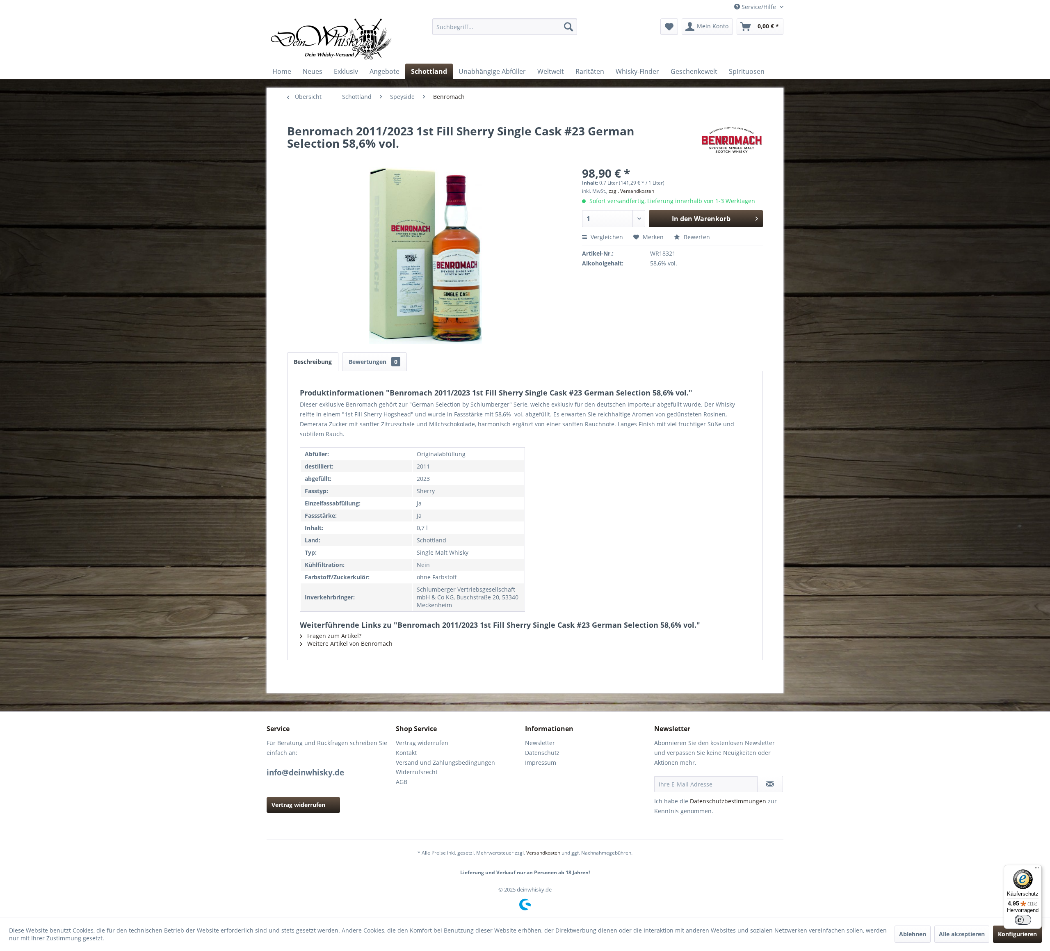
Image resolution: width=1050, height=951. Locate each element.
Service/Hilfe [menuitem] (759, 7)
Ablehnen (912, 934)
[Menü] (1037, 870)
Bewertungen (373, 362)
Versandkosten (543, 852)
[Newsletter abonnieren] (770, 784)
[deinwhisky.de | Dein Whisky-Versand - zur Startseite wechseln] (332, 38)
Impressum (540, 762)
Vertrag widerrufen (298, 805)
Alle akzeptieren (962, 934)
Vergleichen (606, 237)
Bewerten (696, 237)
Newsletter (540, 743)
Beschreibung (313, 362)
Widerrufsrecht (417, 772)
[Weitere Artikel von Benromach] (732, 139)
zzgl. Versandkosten (631, 190)
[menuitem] (504, 26)
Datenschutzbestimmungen (728, 801)
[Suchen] (568, 26)
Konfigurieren (1017, 934)
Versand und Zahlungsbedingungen (445, 762)
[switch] (1023, 920)
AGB (401, 782)
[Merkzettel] (669, 26)
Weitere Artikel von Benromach (349, 643)
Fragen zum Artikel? (333, 636)
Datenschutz (542, 753)
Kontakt (406, 753)
